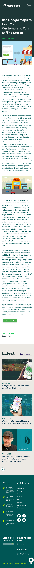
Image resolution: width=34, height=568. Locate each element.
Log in (22, 544)
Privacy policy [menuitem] (16, 563)
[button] (3, 469)
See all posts (25, 354)
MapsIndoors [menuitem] (21, 488)
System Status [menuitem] (21, 505)
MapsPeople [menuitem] (10, 563)
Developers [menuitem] (20, 491)
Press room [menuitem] (20, 508)
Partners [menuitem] (19, 494)
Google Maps (6, 336)
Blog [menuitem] (18, 499)
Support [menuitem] (19, 496)
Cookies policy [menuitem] (23, 563)
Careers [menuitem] (19, 502)
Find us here (10, 320)
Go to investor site (23, 554)
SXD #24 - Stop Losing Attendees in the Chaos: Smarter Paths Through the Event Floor (16, 458)
